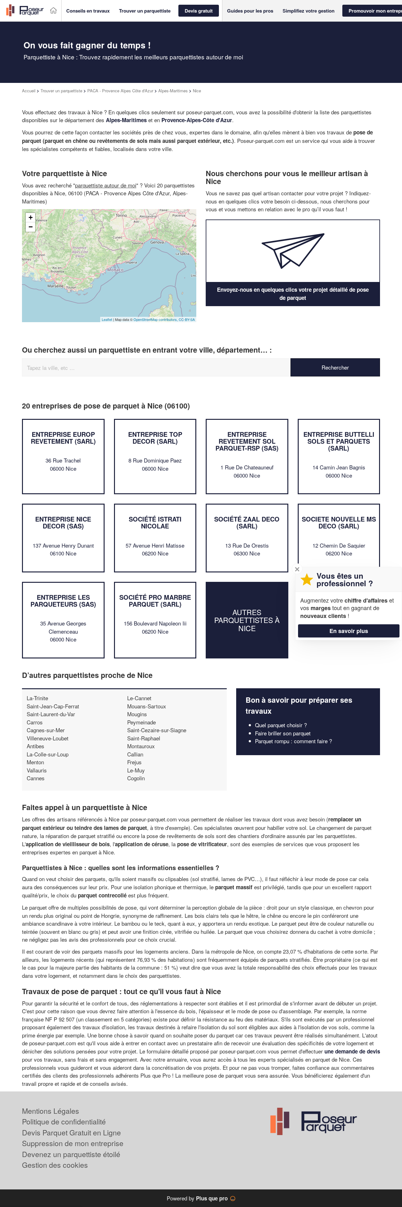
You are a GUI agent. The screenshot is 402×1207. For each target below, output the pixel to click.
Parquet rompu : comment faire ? (293, 741)
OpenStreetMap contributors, (156, 319)
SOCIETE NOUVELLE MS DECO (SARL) (339, 522)
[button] (88, 11)
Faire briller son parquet (283, 733)
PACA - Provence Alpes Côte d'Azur (120, 91)
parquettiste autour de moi (105, 185)
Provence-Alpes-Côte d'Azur (196, 120)
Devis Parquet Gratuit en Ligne (71, 1132)
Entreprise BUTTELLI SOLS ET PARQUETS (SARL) (338, 441)
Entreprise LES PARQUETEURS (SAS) (63, 601)
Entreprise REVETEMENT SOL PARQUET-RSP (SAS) (247, 441)
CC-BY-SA (187, 319)
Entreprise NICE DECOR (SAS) (63, 522)
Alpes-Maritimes (173, 91)
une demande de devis (352, 1051)
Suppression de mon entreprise (72, 1143)
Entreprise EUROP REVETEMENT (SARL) (63, 438)
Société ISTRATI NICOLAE (155, 522)
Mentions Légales (50, 1111)
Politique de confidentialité (64, 1121)
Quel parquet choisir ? (281, 725)
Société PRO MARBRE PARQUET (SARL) (155, 601)
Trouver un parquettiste (61, 91)
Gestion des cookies (55, 1165)
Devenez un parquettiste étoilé (71, 1154)
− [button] (31, 227)
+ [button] (31, 217)
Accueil (28, 91)
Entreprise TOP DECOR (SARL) (155, 438)
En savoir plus (348, 631)
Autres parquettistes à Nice (247, 620)
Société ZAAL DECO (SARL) (247, 522)
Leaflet (107, 319)
